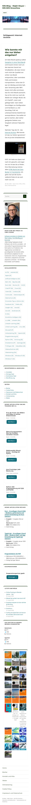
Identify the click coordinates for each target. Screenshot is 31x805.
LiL (7, 320)
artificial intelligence (12, 278)
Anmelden (9, 372)
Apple (8, 275)
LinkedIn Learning (12, 323)
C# (23, 285)
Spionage (21, 343)
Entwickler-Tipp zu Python (14, 301)
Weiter (8, 398)
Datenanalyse (19, 294)
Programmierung (11, 336)
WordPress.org (10, 378)
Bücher (16, 285)
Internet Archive (10, 132)
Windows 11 (10, 359)
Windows (9, 355)
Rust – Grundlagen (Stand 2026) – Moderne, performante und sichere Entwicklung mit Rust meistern (15, 513)
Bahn (8, 282)
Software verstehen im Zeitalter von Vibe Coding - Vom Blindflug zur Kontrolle (15, 238)
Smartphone (10, 343)
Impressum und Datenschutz (14, 392)
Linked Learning (11, 327)
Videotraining (10, 352)
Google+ (9, 307)
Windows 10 (20, 355)
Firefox (18, 304)
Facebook (9, 304)
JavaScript (16, 310)
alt (6, 204)
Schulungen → (12, 577)
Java (7, 310)
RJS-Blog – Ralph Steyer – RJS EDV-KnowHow (14, 7)
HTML (20, 183)
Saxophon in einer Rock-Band (15, 62)
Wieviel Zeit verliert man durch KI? (15, 598)
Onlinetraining (10, 333)
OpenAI (21, 333)
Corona (8, 294)
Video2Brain (20, 346)
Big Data (16, 282)
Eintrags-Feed (10, 374)
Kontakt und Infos (11, 394)
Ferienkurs (9, 608)
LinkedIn (16, 320)
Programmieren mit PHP (13, 554)
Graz (16, 307)
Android (14, 272)
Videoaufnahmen (11, 349)
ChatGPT (9, 288)
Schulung (18, 339)
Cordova (16, 291)
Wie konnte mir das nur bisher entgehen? (13, 52)
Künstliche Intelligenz (13, 317)
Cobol (8, 291)
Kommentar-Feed (11, 376)
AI (7, 272)
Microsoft (9, 330)
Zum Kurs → (11, 422)
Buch (14, 183)
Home (4, 768)
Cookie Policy (10, 390)
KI (7, 314)
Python (9, 339)
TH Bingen (9, 346)
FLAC (17, 183)
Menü (5, 12)
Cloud (18, 288)
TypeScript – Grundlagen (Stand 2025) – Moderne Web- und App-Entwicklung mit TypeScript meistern (15, 536)
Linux (22, 327)
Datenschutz (10, 298)
